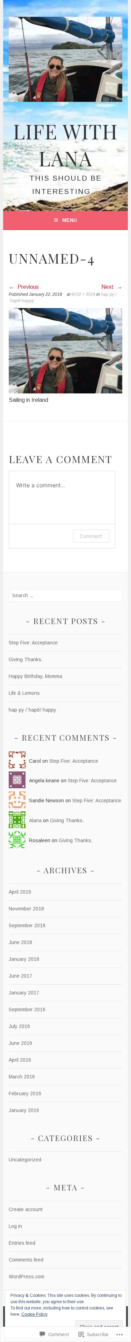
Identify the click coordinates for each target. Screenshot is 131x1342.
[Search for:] (65, 595)
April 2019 (20, 892)
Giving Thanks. (26, 659)
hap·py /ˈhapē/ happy (32, 710)
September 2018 (27, 925)
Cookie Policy (34, 1314)
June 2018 (20, 942)
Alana (35, 820)
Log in (15, 1226)
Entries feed (22, 1243)
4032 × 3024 (83, 294)
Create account (26, 1209)
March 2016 (22, 1076)
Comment (91, 536)
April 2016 (20, 1060)
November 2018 (26, 908)
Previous (27, 287)
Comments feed (26, 1260)
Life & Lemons (24, 693)
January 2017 (24, 992)
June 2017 (20, 976)
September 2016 (27, 1009)
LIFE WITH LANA (65, 144)
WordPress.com (26, 1276)
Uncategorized (25, 1159)
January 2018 (24, 959)
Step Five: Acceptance (33, 642)
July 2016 (19, 1026)
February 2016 (25, 1093)
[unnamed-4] (65, 391)
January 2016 (24, 1110)
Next (108, 287)
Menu (69, 220)
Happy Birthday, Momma (35, 676)
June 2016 (20, 1043)
